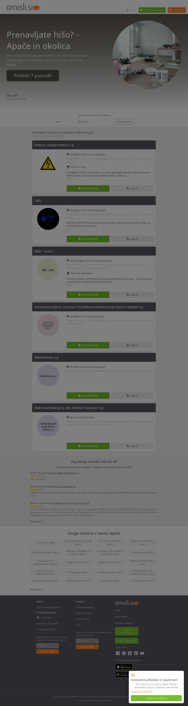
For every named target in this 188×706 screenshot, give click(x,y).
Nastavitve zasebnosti (141, 691)
